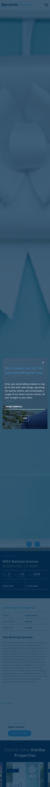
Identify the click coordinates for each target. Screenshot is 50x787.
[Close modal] (43, 362)
